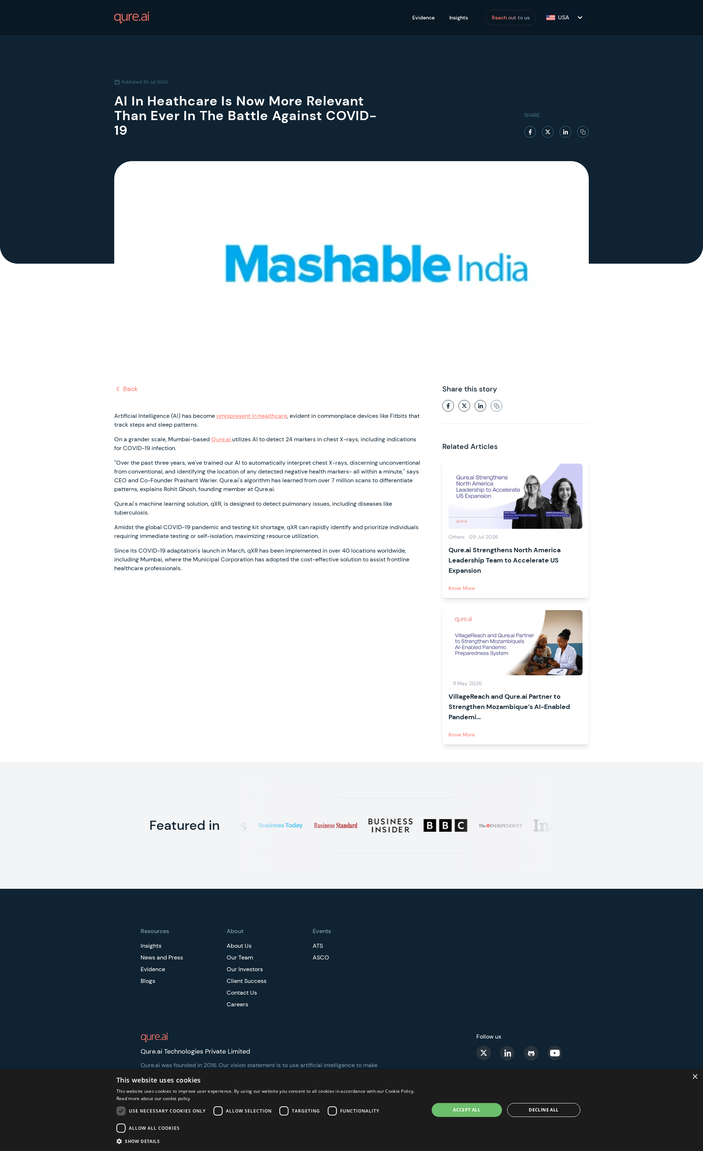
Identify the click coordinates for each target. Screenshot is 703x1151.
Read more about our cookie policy (153, 1098)
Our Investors (245, 969)
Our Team (240, 957)
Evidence (423, 17)
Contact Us (242, 992)
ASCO (321, 957)
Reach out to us (511, 17)
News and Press (162, 957)
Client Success (247, 981)
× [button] (695, 1077)
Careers (237, 1004)
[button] (268, 1141)
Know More (462, 588)
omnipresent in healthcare (251, 416)
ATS (318, 946)
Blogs (148, 981)
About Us (239, 946)
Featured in (184, 825)
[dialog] (351, 1110)
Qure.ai (221, 439)
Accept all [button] (466, 1110)
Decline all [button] (543, 1110)
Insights (458, 17)
